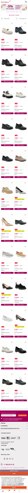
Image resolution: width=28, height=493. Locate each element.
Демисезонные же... (5, 77)
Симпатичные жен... (18, 396)
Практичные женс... (5, 45)
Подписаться (22, 415)
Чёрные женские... (18, 77)
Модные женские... (5, 396)
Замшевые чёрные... (18, 300)
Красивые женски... (5, 300)
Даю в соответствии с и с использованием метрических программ (12, 419)
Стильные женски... (5, 109)
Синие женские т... (18, 45)
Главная (8, 11)
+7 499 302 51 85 (9, 464)
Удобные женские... (18, 173)
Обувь (17, 11)
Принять (14, 487)
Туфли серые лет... (5, 268)
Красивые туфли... (18, 205)
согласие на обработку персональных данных (13, 418)
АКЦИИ (14, 473)
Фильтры (6, 18)
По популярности (22, 18)
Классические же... (18, 332)
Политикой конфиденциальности (15, 419)
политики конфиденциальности (15, 485)
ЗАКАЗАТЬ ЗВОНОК (14, 471)
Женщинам (12, 11)
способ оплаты (4, 443)
